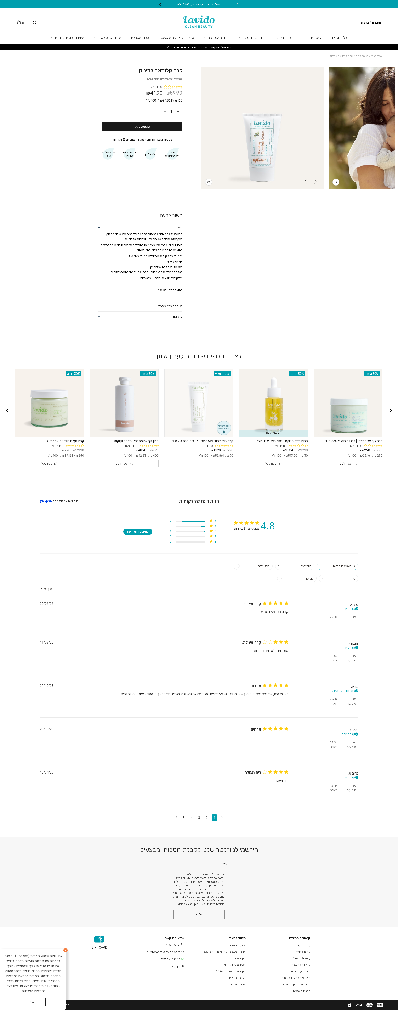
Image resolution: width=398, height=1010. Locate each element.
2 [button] (207, 817)
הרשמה (364, 22)
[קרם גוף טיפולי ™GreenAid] (49, 403)
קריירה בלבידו (302, 945)
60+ (334, 656)
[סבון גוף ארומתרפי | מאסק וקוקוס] (124, 403)
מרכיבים (177, 316)
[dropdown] (294, 566)
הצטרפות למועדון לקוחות (296, 978)
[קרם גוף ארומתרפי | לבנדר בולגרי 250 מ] (348, 403)
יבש (335, 660)
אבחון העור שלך (301, 965)
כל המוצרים (339, 38)
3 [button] (199, 817)
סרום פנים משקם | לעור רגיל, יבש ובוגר (282, 441)
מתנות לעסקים (301, 991)
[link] (192, 542)
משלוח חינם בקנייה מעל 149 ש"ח (199, 4)
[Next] (160, 4)
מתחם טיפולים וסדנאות (69, 38)
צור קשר (175, 967)
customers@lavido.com (163, 952)
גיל (354, 617)
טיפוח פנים (287, 38)
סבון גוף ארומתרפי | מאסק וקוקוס (136, 441)
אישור (33, 1002)
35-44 (333, 786)
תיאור (179, 227)
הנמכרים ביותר (313, 38)
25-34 (333, 617)
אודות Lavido (302, 952)
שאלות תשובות (237, 945)
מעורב (333, 747)
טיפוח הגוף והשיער (254, 38)
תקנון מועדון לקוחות (234, 965)
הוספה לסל (142, 127)
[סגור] (65, 950)
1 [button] (214, 817)
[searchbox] (337, 566)
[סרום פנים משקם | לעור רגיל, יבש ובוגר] (273, 403)
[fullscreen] (335, 182)
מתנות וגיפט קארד (109, 38)
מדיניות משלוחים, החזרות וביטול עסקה (224, 952)
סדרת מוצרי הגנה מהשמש (177, 38)
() (23, 23)
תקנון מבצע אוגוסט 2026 (231, 971)
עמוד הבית (376, 56)
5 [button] (184, 817)
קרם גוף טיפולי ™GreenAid (65, 441)
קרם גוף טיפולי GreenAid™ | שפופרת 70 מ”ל (202, 441)
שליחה (199, 914)
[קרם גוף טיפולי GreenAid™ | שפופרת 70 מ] (199, 403)
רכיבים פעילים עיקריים (170, 306)
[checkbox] (253, 566)
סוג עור (351, 660)
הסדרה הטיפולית (218, 38)
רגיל (335, 704)
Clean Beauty (301, 958)
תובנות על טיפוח (300, 971)
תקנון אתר (240, 958)
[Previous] (237, 4)
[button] (221, 817)
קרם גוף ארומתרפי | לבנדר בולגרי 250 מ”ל (353, 441)
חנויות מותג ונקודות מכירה (295, 984)
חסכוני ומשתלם (141, 38)
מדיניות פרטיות (237, 984)
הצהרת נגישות (237, 978)
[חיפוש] (33, 22)
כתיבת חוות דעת (138, 531)
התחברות (377, 22)
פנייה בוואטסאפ (170, 959)
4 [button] (191, 817)
